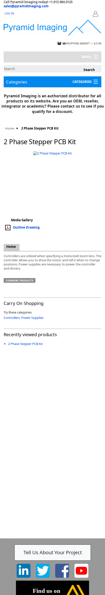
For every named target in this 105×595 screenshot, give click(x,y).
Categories (16, 82)
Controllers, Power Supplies (23, 317)
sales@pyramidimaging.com (26, 6)
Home (9, 128)
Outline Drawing (26, 227)
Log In (9, 13)
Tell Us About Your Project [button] (52, 552)
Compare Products (19, 280)
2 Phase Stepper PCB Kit (25, 344)
